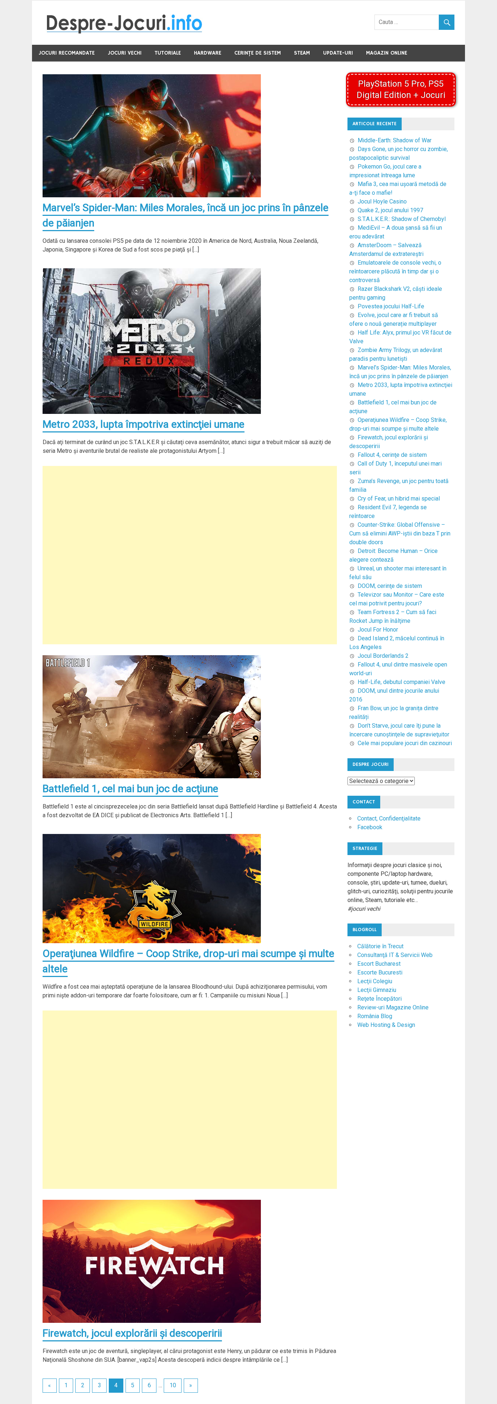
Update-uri (338, 53)
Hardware (207, 53)
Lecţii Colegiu (374, 981)
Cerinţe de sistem (257, 53)
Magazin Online (386, 53)
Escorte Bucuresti (379, 972)
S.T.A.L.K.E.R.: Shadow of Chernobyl (402, 218)
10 (173, 1385)
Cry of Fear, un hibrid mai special (399, 498)
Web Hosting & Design (386, 1024)
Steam (302, 53)
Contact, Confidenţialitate (389, 818)
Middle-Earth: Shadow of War (395, 140)
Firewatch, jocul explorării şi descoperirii (132, 1333)
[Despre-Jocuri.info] (124, 31)
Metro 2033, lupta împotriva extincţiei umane (143, 424)
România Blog (374, 1016)
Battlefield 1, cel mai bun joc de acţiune (130, 789)
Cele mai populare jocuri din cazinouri (405, 743)
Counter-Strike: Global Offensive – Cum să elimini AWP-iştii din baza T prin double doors (399, 533)
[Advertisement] (190, 555)
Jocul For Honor (378, 629)
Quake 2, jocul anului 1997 (390, 210)
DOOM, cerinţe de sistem (390, 585)
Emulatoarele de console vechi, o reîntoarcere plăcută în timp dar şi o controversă (395, 271)
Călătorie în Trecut (380, 946)
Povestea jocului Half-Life (391, 306)
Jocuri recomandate (67, 53)
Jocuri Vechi (125, 53)
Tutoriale (168, 53)
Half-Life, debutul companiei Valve (401, 682)
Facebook (369, 827)
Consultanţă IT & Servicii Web (395, 955)
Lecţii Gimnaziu (376, 989)
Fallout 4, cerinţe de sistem (392, 454)
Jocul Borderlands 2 (383, 655)
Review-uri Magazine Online (393, 1007)
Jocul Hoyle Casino (382, 201)
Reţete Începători (379, 998)
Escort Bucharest (379, 963)
